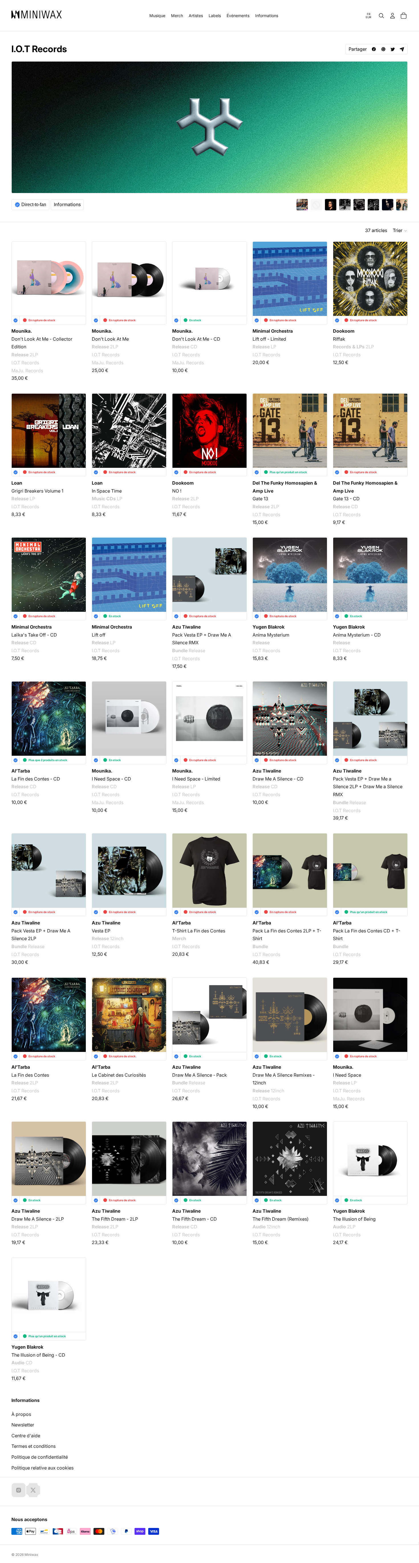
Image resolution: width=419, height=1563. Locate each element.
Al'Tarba (20, 771)
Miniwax (31, 1554)
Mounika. (21, 331)
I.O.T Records (25, 362)
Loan (16, 483)
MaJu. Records (27, 370)
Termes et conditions (33, 1446)
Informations (67, 204)
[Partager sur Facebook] (373, 49)
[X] (33, 1490)
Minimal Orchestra (273, 331)
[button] (400, 230)
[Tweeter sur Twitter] (392, 49)
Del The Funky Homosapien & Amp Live (285, 487)
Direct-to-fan (33, 204)
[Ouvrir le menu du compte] (392, 16)
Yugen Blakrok (268, 627)
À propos (21, 1414)
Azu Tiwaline (186, 627)
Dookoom (344, 331)
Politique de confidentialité (39, 1457)
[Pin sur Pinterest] (383, 49)
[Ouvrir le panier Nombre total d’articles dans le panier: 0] (404, 16)
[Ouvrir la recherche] (381, 16)
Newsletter (22, 1425)
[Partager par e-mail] (402, 49)
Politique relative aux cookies (42, 1468)
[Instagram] (18, 1490)
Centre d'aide (25, 1435)
